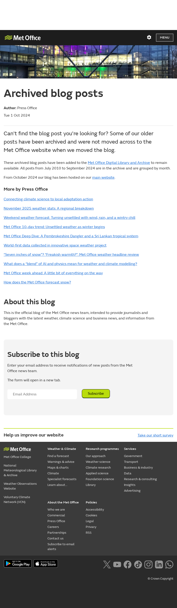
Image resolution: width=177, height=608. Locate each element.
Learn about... (57, 485)
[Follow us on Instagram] (148, 564)
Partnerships (56, 533)
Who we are (56, 510)
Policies (91, 502)
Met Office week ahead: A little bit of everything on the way (53, 273)
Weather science (98, 462)
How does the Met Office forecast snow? (37, 282)
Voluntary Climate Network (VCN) (17, 499)
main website (103, 177)
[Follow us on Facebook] (128, 564)
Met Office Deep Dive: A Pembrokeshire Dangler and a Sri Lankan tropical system (71, 236)
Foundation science (100, 479)
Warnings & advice (60, 462)
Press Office (56, 521)
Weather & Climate (61, 449)
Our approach (96, 456)
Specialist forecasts (62, 479)
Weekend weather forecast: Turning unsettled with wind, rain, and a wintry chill (69, 217)
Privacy (91, 527)
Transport (131, 462)
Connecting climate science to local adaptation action (48, 199)
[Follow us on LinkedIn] (159, 564)
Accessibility (95, 510)
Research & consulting (140, 479)
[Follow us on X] (107, 564)
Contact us (55, 538)
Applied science (97, 473)
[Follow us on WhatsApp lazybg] (169, 564)
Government (133, 456)
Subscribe (96, 393)
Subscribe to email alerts (60, 546)
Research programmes (102, 449)
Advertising (132, 491)
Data (127, 473)
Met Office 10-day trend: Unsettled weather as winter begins (54, 227)
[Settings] (149, 37)
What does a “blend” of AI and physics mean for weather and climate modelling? (70, 264)
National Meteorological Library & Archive (20, 470)
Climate (53, 473)
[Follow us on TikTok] (138, 564)
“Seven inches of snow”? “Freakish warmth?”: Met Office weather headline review (71, 254)
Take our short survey (155, 435)
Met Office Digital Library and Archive (119, 162)
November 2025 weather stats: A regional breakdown (49, 208)
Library (91, 485)
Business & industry (138, 468)
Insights (130, 485)
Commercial (56, 515)
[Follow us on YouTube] (117, 564)
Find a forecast (58, 456)
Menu (164, 37)
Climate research (98, 468)
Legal (90, 521)
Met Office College (17, 457)
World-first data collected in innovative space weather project (55, 245)
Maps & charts (58, 468)
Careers (53, 527)
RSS (88, 533)
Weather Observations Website (20, 486)
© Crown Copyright (160, 579)
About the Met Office (63, 502)
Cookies (91, 515)
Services (130, 449)
